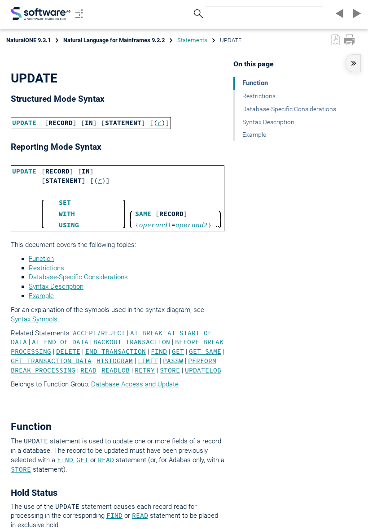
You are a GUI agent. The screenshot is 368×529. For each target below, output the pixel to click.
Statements (192, 40)
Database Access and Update (135, 384)
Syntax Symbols (34, 319)
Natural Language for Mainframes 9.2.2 (114, 40)
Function (41, 259)
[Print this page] (349, 40)
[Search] (197, 13)
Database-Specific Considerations (78, 277)
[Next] (355, 13)
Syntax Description (56, 286)
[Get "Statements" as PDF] (335, 40)
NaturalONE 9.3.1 (28, 40)
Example (41, 296)
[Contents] (79, 13)
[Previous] (338, 13)
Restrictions (46, 268)
